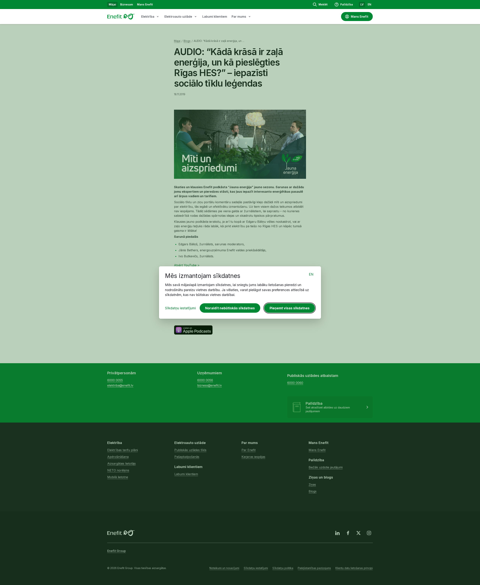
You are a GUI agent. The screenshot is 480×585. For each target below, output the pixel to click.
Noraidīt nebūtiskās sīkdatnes (230, 308)
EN (311, 274)
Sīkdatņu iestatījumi (180, 308)
